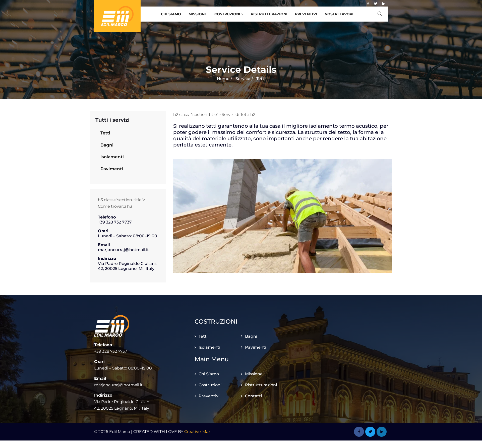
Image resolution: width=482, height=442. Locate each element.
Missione (198, 14)
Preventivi (306, 14)
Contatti (253, 396)
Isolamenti (112, 156)
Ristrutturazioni (269, 14)
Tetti (105, 132)
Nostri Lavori (339, 14)
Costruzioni (227, 14)
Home (223, 78)
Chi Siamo (171, 14)
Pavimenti (111, 168)
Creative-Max (197, 431)
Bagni (106, 145)
